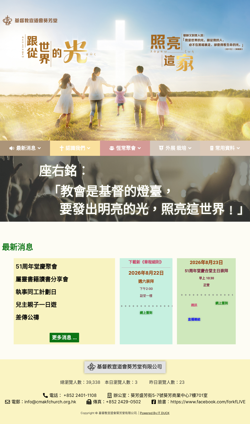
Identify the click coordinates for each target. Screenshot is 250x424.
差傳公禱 (27, 317)
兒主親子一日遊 (36, 304)
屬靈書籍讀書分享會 (42, 279)
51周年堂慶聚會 (36, 266)
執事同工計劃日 (36, 291)
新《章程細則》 (150, 262)
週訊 (194, 305)
